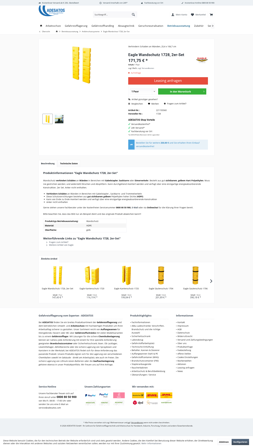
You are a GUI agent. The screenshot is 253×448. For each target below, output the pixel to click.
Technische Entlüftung (143, 346)
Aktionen (181, 364)
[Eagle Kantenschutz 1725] (126, 275)
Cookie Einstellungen (187, 357)
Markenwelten (184, 360)
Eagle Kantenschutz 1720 (92, 288)
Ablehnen (224, 442)
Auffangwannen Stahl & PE (145, 353)
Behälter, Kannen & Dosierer (146, 350)
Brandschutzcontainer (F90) (145, 360)
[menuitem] (211, 14)
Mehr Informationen (151, 443)
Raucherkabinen (140, 367)
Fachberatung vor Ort (153, 2)
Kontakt (181, 322)
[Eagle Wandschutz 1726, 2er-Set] (57, 275)
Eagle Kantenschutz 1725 (126, 288)
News (180, 371)
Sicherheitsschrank (141, 336)
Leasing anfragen (185, 367)
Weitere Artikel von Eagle (60, 245)
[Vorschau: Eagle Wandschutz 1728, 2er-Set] (47, 119)
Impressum (183, 325)
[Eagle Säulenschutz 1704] (161, 275)
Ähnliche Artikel (49, 258)
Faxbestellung (184, 350)
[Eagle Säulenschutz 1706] (195, 275)
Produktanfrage (185, 346)
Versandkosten (137, 422)
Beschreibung (48, 163)
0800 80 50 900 (208, 2)
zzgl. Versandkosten (146, 68)
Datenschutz (183, 332)
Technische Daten (69, 163)
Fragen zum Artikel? (176, 103)
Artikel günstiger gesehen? (144, 99)
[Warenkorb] (211, 14)
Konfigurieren (240, 442)
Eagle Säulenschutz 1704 (161, 288)
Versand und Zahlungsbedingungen (195, 339)
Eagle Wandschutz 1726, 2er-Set (57, 288)
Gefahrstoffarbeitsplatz (143, 343)
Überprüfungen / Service (144, 374)
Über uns (182, 343)
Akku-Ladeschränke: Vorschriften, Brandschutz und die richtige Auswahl (148, 329)
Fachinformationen (141, 322)
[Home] (41, 26)
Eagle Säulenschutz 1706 (195, 288)
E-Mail (135, 207)
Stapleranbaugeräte (141, 364)
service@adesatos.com (50, 407)
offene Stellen (184, 353)
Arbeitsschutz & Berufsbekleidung (148, 371)
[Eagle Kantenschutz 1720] (92, 275)
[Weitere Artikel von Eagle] (202, 60)
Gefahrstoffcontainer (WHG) (145, 357)
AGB (179, 329)
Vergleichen (137, 103)
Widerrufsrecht (184, 336)
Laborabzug (137, 339)
